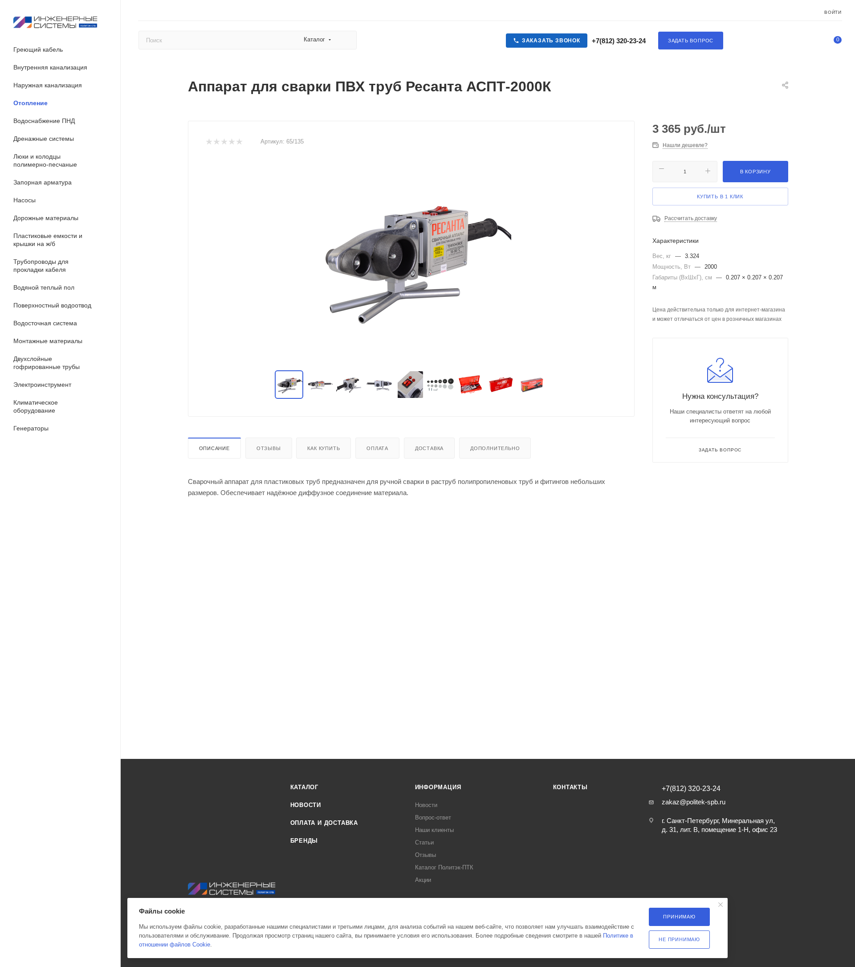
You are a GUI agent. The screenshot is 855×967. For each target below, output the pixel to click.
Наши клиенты (434, 830)
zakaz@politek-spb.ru (693, 802)
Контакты (570, 787)
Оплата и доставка (324, 822)
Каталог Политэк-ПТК (444, 867)
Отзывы (268, 448)
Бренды (304, 840)
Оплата (377, 448)
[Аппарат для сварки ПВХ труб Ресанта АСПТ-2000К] (411, 259)
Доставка (429, 448)
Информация (438, 787)
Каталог (304, 787)
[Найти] (346, 40)
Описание (214, 448)
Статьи (424, 842)
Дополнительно (495, 448)
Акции (423, 880)
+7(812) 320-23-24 (618, 41)
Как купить (323, 448)
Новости (306, 805)
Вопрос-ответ (433, 817)
